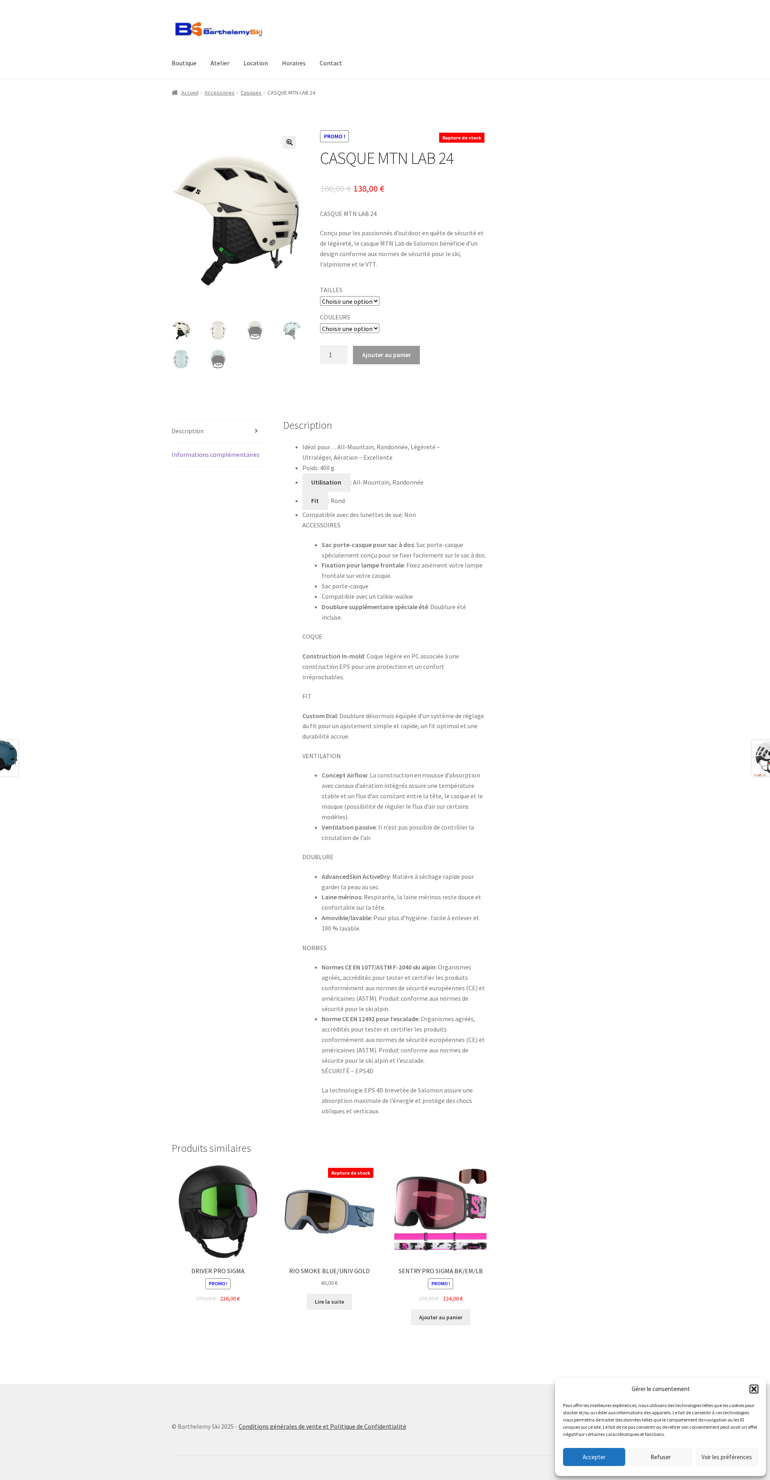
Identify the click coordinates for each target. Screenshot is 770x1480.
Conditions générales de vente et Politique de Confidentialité (322, 1426)
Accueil (190, 92)
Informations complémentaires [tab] (215, 454)
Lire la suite (329, 1301)
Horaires (294, 63)
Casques (251, 92)
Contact (331, 63)
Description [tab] (188, 431)
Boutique (184, 63)
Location (255, 63)
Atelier (220, 63)
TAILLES (331, 290)
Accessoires (220, 92)
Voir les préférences (726, 1457)
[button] (754, 1389)
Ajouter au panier (386, 355)
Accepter (594, 1457)
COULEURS (335, 317)
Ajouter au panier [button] (440, 1317)
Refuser (660, 1457)
